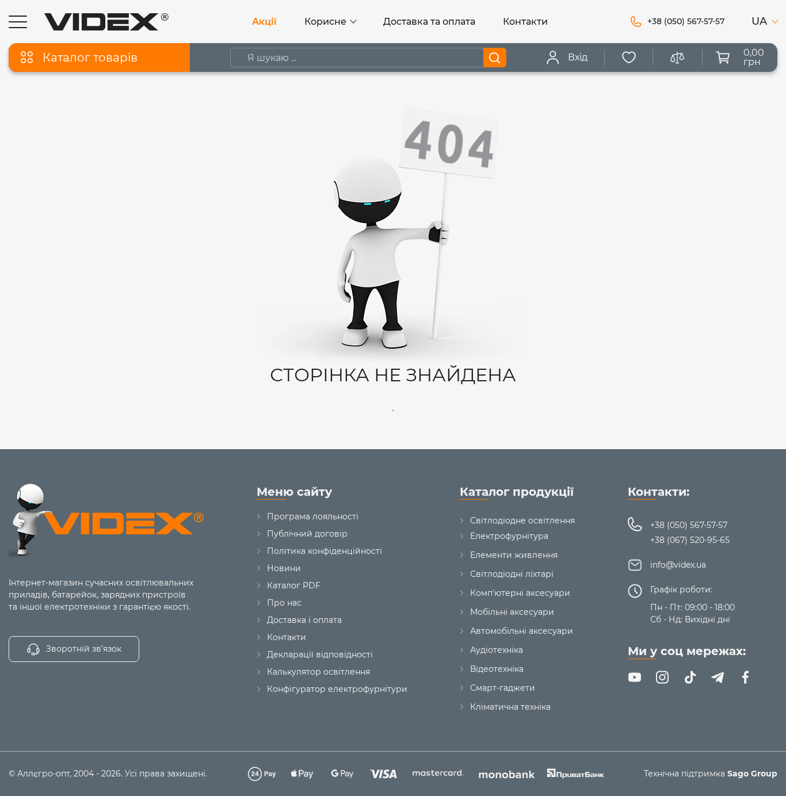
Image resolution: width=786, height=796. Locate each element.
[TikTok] (690, 677)
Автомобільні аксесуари (521, 631)
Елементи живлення (514, 555)
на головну (393, 410)
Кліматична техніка (510, 707)
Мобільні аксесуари (512, 612)
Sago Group (752, 773)
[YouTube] (635, 677)
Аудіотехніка (496, 650)
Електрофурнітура (509, 536)
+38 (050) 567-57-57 (688, 525)
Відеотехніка (497, 669)
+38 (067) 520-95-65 (690, 540)
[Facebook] (745, 677)
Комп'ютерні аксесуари (520, 593)
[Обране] (629, 57)
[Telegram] (717, 677)
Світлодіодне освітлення (522, 520)
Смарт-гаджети (502, 688)
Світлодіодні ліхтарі (512, 574)
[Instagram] (662, 677)
